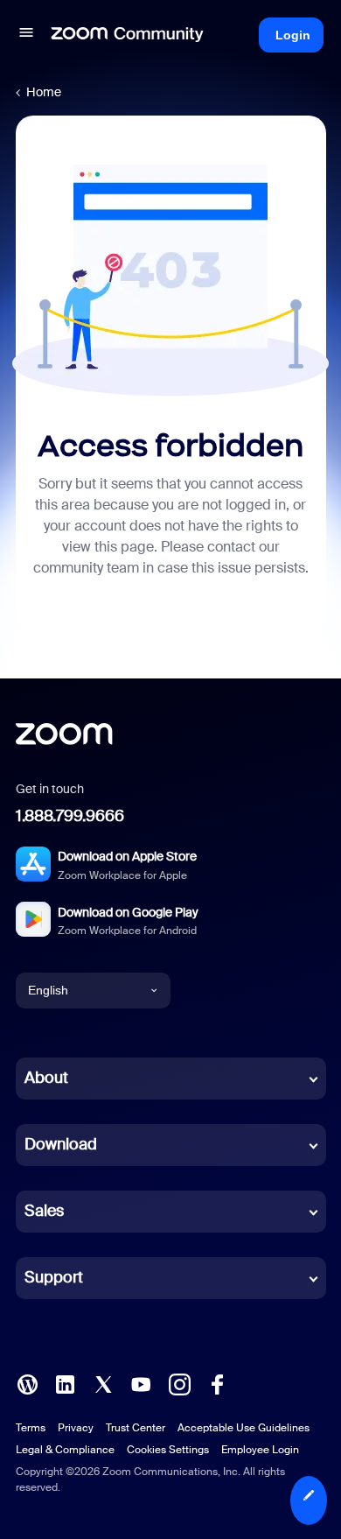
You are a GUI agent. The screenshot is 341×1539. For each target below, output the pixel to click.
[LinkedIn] (64, 1382)
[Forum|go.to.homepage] (128, 35)
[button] (26, 35)
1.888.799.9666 (70, 815)
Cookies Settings (168, 1450)
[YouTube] (140, 1382)
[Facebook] (216, 1382)
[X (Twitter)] (103, 1382)
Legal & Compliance (65, 1450)
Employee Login (260, 1450)
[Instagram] (179, 1382)
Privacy (76, 1428)
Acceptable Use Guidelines (243, 1428)
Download (60, 1144)
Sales (44, 1210)
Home (43, 92)
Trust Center (135, 1428)
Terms (30, 1428)
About (46, 1077)
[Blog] (27, 1382)
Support (53, 1277)
